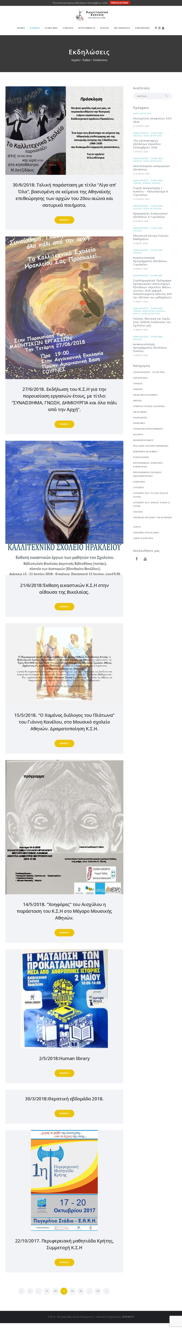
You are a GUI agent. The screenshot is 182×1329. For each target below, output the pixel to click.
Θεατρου (138, 434)
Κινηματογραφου (143, 440)
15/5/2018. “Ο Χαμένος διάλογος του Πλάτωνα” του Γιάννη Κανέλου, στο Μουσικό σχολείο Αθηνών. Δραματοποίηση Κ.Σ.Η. (64, 722)
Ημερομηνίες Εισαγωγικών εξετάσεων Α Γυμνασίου (150, 215)
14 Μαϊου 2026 (140, 355)
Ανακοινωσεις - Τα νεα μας (148, 133)
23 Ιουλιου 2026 (141, 126)
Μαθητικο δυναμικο (145, 452)
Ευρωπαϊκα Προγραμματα (148, 429)
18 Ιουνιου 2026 (141, 199)
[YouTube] (145, 559)
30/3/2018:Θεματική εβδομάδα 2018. (64, 1099)
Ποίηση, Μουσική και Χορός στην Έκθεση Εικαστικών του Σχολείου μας (152, 322)
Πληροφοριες (141, 457)
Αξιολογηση (140, 378)
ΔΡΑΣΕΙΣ (147, 183)
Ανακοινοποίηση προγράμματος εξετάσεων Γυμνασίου (150, 261)
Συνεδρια (138, 487)
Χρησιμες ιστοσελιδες (146, 533)
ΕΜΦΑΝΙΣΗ (64, 220)
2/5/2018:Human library (64, 1058)
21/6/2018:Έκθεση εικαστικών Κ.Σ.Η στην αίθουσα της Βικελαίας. (64, 588)
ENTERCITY (128, 1316)
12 (73, 1291)
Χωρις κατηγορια (142, 113)
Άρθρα (86, 59)
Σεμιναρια (139, 482)
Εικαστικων (149, 311)
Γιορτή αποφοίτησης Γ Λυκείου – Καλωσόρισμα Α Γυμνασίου (150, 191)
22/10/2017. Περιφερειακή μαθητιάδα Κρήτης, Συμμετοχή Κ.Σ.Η (64, 1244)
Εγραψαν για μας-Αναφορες (149, 406)
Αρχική (75, 60)
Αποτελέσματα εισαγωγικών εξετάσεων (151, 167)
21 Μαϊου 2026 (140, 301)
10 (56, 1291)
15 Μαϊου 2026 (140, 329)
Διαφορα (138, 389)
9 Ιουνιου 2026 (140, 221)
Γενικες (137, 183)
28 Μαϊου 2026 (140, 243)
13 (82, 1291)
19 (99, 1291)
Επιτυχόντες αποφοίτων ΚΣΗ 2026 (152, 120)
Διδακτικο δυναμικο (145, 395)
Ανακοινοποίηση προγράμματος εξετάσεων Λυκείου (150, 348)
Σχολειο (137, 135)
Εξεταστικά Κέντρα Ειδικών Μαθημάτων (151, 237)
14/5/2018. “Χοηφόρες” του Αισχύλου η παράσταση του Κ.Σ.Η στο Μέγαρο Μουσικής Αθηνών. (64, 911)
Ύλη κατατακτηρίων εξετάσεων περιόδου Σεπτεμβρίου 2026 (147, 144)
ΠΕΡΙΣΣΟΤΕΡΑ (119, 2)
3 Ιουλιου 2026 (140, 151)
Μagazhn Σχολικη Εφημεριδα (150, 446)
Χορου (136, 313)
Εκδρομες (139, 423)
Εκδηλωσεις (140, 418)
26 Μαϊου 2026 (140, 269)
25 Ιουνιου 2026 (141, 173)
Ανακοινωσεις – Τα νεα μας (149, 372)
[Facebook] (136, 559)
